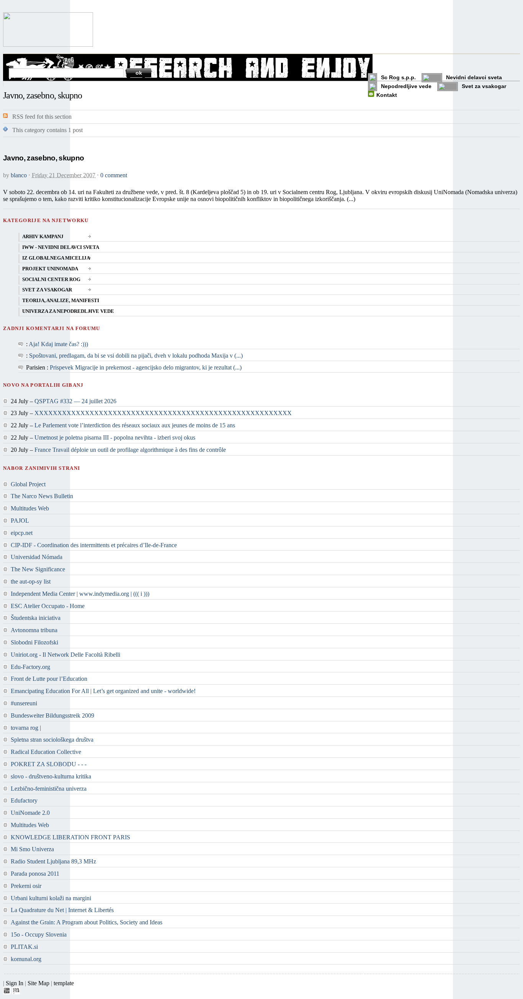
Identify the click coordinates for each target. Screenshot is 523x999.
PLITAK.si (24, 946)
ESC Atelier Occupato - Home (48, 606)
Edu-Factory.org (30, 667)
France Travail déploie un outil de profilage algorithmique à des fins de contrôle (130, 449)
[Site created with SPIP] (7, 992)
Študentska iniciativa (35, 618)
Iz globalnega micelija (56, 258)
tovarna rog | (26, 727)
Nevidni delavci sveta (474, 77)
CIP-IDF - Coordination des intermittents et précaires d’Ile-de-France (94, 545)
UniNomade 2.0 (30, 812)
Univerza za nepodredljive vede (68, 311)
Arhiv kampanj (43, 236)
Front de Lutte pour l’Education (49, 678)
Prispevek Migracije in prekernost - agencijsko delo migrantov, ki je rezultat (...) (146, 367)
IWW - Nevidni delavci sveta (60, 247)
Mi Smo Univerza (32, 849)
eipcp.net (22, 533)
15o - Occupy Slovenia (39, 934)
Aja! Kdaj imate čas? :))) (58, 344)
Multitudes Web (30, 508)
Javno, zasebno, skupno (43, 158)
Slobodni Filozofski (34, 642)
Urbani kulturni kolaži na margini (51, 898)
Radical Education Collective (46, 752)
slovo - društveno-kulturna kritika (51, 776)
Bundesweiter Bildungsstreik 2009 (52, 715)
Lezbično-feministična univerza (49, 788)
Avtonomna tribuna (34, 630)
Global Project (28, 484)
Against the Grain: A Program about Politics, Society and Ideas (86, 922)
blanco (19, 175)
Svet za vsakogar (484, 86)
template (64, 983)
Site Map (38, 983)
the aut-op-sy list (31, 581)
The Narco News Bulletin (42, 496)
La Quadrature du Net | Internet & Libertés (62, 910)
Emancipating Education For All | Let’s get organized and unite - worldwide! (103, 691)
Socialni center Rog (51, 279)
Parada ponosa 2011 (35, 873)
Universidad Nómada (36, 557)
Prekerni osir (26, 886)
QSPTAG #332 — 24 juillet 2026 (75, 401)
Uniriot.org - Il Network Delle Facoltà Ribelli (65, 654)
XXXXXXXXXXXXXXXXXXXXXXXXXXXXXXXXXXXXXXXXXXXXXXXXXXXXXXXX (163, 413)
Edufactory (24, 800)
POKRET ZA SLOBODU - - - (49, 764)
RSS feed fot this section (42, 116)
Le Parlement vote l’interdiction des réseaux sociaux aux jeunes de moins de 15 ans (134, 425)
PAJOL (20, 520)
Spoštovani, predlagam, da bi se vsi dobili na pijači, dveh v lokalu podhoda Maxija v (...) (136, 355)
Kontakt (386, 95)
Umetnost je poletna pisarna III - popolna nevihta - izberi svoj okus (114, 437)
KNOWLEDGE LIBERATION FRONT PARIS (70, 837)
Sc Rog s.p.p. (398, 77)
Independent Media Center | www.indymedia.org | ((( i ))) (80, 593)
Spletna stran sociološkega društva (52, 739)
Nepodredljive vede (406, 86)
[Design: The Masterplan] (16, 992)
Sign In (14, 983)
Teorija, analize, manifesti (60, 300)
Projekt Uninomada (50, 268)
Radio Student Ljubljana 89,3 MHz (53, 861)
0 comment (113, 175)
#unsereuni (24, 703)
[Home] (48, 44)
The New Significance (38, 569)
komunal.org (26, 959)
